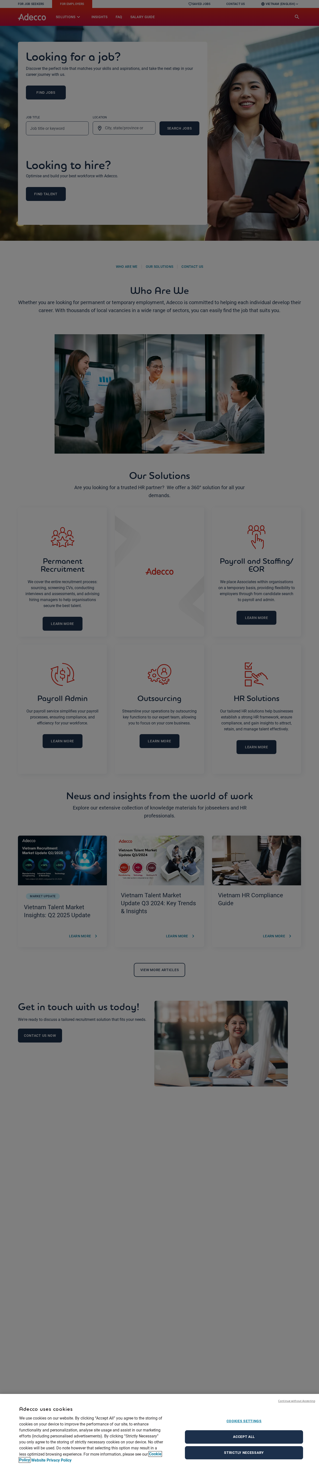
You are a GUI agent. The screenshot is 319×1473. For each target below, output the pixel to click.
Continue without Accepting (296, 1401)
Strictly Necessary (244, 1453)
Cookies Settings (244, 1421)
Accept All (244, 1437)
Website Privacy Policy (51, 1460)
